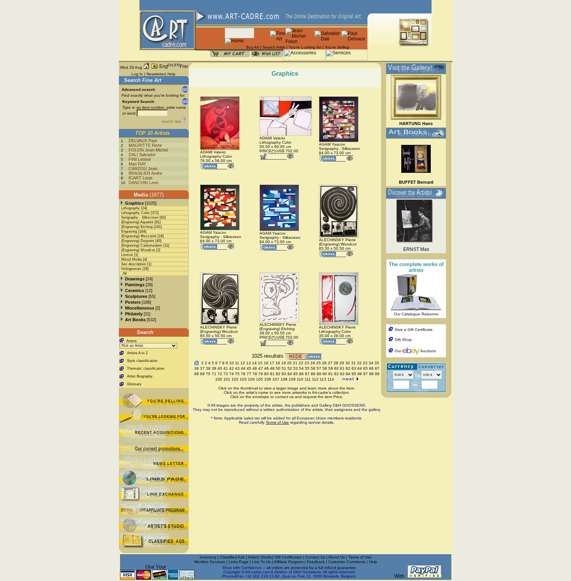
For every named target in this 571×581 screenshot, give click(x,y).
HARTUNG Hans (416, 123)
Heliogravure (131, 269)
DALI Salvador (142, 154)
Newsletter (155, 74)
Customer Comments (347, 562)
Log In (137, 74)
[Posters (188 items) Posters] (122, 302)
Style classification (142, 361)
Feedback (316, 562)
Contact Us (315, 557)
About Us (337, 557)
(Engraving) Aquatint (137, 222)
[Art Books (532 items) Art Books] (122, 319)
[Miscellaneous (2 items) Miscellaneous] (122, 308)
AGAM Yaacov (332, 144)
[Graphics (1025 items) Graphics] (122, 203)
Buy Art (252, 47)
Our (398, 351)
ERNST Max (416, 249)
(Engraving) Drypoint (137, 241)
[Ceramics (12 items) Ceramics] (122, 290)
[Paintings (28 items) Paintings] (122, 284)
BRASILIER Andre (145, 173)
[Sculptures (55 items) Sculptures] (122, 296)
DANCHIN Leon (143, 182)
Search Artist (274, 47)
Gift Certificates (288, 557)
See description (133, 264)
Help (171, 74)
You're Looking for (305, 47)
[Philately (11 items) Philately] (122, 313)
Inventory (208, 557)
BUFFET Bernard (416, 182)
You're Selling (337, 47)
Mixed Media (131, 259)
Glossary (134, 384)
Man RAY (137, 164)
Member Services (209, 562)
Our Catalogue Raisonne (416, 314)
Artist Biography (140, 376)
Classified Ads (232, 557)
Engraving (129, 231)
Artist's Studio (260, 557)
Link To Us (262, 562)
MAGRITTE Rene (145, 145)
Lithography (130, 208)
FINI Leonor (140, 159)
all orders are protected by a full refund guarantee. (311, 567)
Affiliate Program (288, 562)
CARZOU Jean (143, 168)
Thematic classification (145, 369)
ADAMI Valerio (213, 152)
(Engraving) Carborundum (141, 245)
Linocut (127, 255)
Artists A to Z (137, 353)
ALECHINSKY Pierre (337, 240)
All (125, 273)
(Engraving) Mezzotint (139, 236)
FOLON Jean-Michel (148, 150)
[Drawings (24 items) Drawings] (122, 279)
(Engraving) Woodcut (138, 250)
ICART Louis (141, 178)
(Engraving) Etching (137, 227)
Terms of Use (360, 557)
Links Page (239, 562)
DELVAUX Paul (143, 140)
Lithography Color (135, 213)
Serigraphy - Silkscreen (139, 217)
